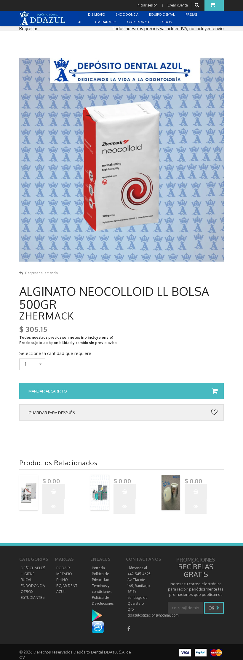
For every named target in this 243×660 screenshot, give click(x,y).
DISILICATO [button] (97, 14)
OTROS (27, 591)
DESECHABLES (33, 568)
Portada (98, 568)
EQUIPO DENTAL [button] (162, 14)
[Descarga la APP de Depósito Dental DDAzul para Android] (100, 615)
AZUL (60, 591)
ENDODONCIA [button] (127, 14)
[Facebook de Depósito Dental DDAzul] (128, 628)
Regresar (28, 28)
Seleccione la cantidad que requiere (55, 353)
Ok (211, 607)
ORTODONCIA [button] (139, 22)
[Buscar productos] (198, 5)
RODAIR (63, 568)
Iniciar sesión (147, 5)
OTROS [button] (166, 22)
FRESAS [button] (192, 14)
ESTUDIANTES (32, 597)
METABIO (64, 574)
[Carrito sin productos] (214, 5)
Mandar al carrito (47, 391)
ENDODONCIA (33, 585)
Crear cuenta (177, 5)
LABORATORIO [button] (105, 22)
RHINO (62, 580)
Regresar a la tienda (41, 273)
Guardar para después (51, 412)
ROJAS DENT (66, 585)
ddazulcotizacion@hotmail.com (152, 615)
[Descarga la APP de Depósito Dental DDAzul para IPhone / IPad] (98, 627)
